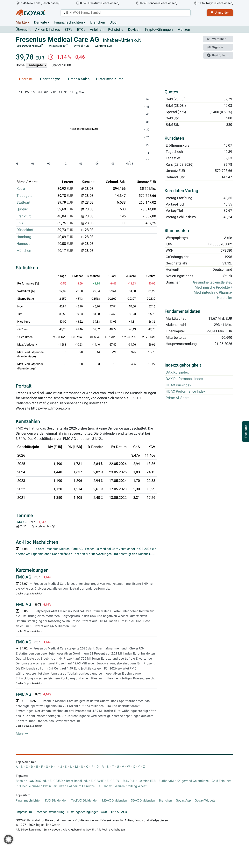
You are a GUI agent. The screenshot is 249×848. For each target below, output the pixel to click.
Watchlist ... (221, 39)
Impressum (24, 812)
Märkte (21, 22)
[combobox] (126, 12)
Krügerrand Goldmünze (193, 781)
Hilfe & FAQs (118, 812)
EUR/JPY (113, 781)
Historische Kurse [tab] (109, 79)
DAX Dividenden (56, 800)
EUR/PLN (129, 781)
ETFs (68, 30)
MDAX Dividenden (114, 800)
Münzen (183, 30)
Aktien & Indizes (47, 30)
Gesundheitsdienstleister (212, 282)
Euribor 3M (166, 781)
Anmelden (222, 12)
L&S (20, 223)
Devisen (134, 30)
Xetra (21, 189)
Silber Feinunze (29, 786)
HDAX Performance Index (185, 391)
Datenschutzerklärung (49, 812)
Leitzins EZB (147, 781)
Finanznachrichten (68, 22)
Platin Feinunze (53, 786)
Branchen (97, 22)
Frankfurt (24, 216)
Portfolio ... (220, 55)
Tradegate (24, 196)
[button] (8, 839)
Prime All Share (177, 398)
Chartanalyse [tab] (50, 79)
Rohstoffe (115, 30)
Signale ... (219, 47)
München (24, 251)
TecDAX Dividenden (84, 800)
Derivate (40, 22)
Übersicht (23, 29)
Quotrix (22, 209)
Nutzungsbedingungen (82, 812)
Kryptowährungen (159, 30)
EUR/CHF (97, 781)
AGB (104, 812)
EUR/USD (56, 781)
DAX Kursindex (177, 372)
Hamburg (24, 237)
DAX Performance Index (184, 379)
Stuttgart (23, 202)
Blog (113, 22)
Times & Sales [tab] (78, 79)
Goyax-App (183, 800)
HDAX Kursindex (178, 385)
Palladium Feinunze (81, 786)
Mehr (20, 734)
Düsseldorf (25, 230)
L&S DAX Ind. (37, 781)
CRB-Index (105, 786)
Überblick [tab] (26, 79)
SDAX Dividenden (143, 800)
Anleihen (96, 30)
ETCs (81, 30)
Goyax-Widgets (205, 800)
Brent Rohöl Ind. (77, 781)
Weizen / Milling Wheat (130, 786)
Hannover (24, 244)
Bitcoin (20, 781)
